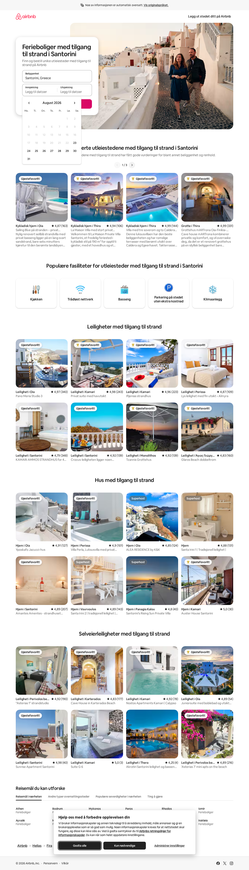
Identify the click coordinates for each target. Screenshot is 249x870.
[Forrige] (117, 165)
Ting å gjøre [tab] (155, 796)
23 (74, 143)
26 (44, 151)
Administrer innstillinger (169, 845)
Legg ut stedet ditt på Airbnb (209, 16)
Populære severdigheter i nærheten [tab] (118, 796)
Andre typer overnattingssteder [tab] (68, 796)
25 (36, 151)
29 (67, 151)
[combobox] (57, 78)
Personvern (51, 863)
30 (75, 151)
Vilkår (65, 863)
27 (51, 151)
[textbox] (39, 91)
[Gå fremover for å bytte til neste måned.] (74, 103)
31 (28, 159)
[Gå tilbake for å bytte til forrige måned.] (29, 103)
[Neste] (132, 165)
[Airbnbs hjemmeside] (26, 16)
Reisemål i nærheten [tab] (29, 796)
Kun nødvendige (124, 845)
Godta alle (79, 845)
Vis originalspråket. (156, 5)
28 (59, 151)
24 (28, 151)
